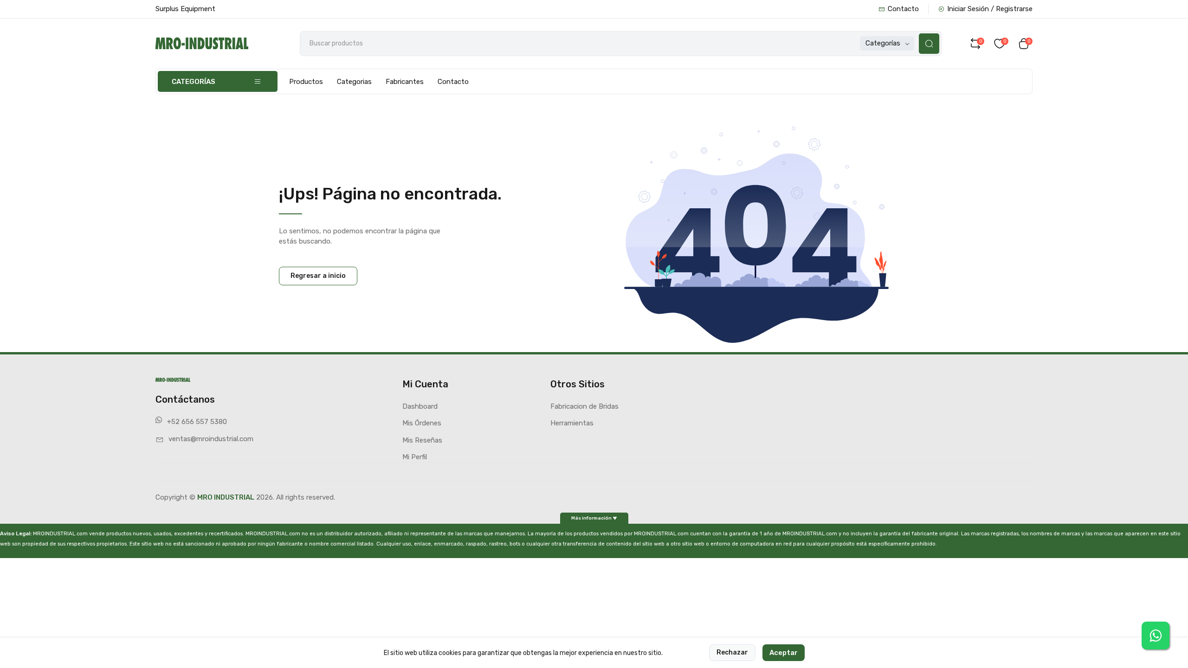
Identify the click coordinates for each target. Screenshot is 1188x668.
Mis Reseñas (422, 440)
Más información (592, 517)
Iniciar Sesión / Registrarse (990, 9)
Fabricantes (405, 81)
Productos (306, 81)
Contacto (903, 9)
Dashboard (420, 406)
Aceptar (783, 653)
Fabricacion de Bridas (584, 406)
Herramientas (572, 423)
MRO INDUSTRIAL (225, 497)
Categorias (354, 81)
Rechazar (732, 652)
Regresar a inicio (318, 276)
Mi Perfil (414, 457)
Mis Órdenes (421, 423)
